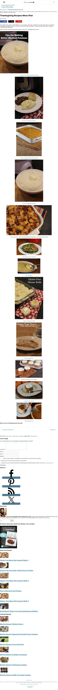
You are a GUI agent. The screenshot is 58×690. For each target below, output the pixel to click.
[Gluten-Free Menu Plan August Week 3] (4, 578)
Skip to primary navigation (8, 5)
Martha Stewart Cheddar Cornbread (13, 655)
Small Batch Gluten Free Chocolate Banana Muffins (19, 611)
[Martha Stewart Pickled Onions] (4, 621)
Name (2, 451)
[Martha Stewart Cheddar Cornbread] (4, 652)
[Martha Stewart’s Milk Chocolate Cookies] (4, 672)
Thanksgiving (34, 436)
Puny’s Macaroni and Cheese (10, 591)
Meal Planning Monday (18, 436)
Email (1, 453)
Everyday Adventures (8, 429)
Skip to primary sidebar (7, 7)
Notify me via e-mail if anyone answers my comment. (14, 460)
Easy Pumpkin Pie (29, 421)
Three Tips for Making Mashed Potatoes (29, 75)
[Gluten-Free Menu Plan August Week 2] (4, 598)
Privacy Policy (30, 686)
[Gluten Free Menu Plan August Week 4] (4, 557)
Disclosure (30, 687)
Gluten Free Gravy (29, 358)
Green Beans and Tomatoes (29, 256)
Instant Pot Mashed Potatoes (29, 120)
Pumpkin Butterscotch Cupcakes (29, 379)
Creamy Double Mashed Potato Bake (29, 158)
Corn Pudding (29, 275)
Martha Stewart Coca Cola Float (12, 644)
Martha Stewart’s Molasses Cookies (13, 665)
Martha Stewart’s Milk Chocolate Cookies (15, 675)
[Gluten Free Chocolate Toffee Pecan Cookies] (4, 567)
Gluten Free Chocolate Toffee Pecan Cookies (16, 570)
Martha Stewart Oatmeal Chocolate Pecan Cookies (19, 634)
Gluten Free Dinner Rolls (29, 321)
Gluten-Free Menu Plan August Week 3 (14, 581)
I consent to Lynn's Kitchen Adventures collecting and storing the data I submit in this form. (27, 462)
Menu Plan (52, 429)
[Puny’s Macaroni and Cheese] (4, 588)
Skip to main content (7, 6)
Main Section (3, 9)
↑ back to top (29, 680)
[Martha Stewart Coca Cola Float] (4, 641)
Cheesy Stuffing (14, 237)
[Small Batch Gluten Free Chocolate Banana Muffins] (4, 608)
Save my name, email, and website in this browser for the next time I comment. (22, 458)
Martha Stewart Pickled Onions (11, 624)
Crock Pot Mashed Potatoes (29, 203)
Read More (46, 517)
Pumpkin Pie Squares (29, 401)
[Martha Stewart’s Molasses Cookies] (4, 662)
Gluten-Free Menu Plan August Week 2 (14, 601)
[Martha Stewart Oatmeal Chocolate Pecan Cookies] (4, 631)
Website (2, 456)
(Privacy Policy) (49, 462)
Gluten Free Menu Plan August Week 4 (14, 560)
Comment (3, 449)
